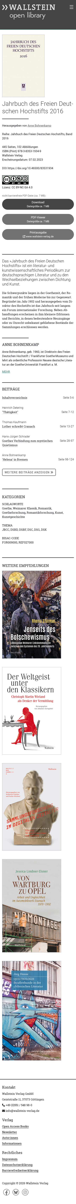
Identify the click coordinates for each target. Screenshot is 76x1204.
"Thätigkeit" (10, 412)
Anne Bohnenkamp (39, 125)
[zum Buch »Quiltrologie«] (31, 1010)
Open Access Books (15, 1126)
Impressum (9, 1159)
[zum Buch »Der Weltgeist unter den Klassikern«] (31, 711)
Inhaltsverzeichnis (14, 398)
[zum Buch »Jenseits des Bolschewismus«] (31, 615)
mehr (6, 372)
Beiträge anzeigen (27, 472)
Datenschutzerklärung (17, 1165)
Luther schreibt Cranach (18, 426)
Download (38, 204)
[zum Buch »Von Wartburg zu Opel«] (31, 905)
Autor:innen (10, 1138)
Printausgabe (39, 234)
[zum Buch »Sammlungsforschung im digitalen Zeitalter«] (31, 807)
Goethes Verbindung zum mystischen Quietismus (27, 443)
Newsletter (9, 1132)
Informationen (12, 1143)
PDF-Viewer (38, 219)
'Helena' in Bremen (15, 459)
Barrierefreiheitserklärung (20, 1170)
